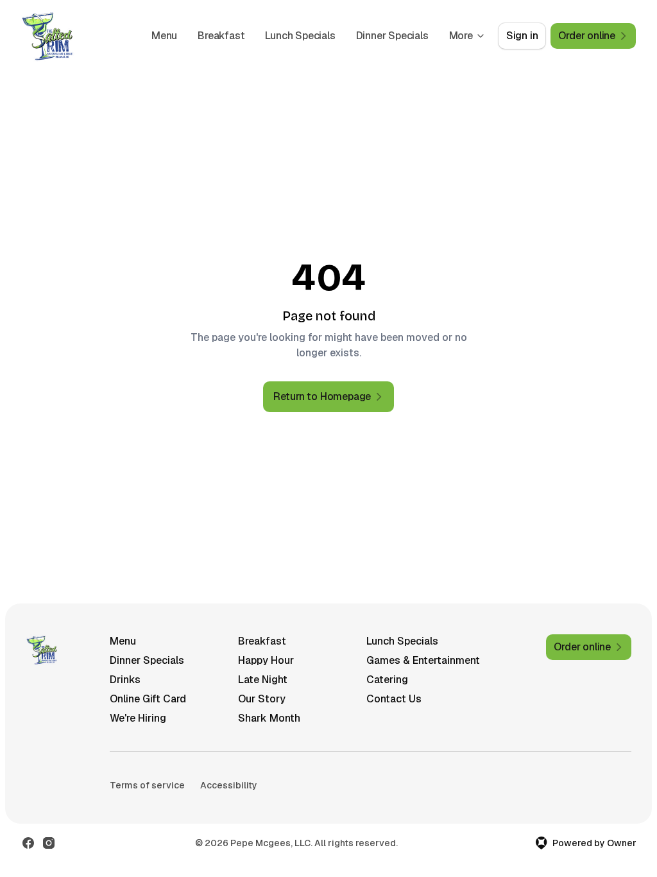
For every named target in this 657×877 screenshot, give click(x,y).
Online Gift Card (148, 699)
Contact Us (394, 699)
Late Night (262, 679)
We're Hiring (138, 718)
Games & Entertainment (423, 660)
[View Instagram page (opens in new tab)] (48, 843)
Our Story (262, 699)
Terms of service (147, 785)
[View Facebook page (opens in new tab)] (28, 843)
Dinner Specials (392, 35)
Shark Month (269, 718)
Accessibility (228, 785)
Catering (387, 679)
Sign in (522, 35)
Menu (164, 35)
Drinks (125, 679)
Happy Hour (266, 660)
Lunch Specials (300, 35)
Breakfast (221, 35)
